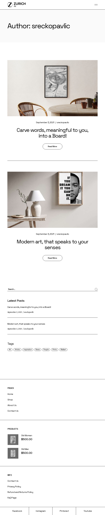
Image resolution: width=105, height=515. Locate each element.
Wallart (63, 349)
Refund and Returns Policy (20, 492)
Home (10, 394)
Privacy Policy (14, 486)
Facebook (17, 511)
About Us (12, 405)
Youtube (88, 511)
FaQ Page (12, 497)
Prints (54, 349)
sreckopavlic (63, 122)
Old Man (25, 449)
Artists (17, 349)
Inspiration (28, 349)
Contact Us (13, 410)
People (46, 349)
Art (10, 349)
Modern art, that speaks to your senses (52, 244)
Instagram (41, 511)
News (38, 349)
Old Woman (26, 435)
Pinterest (64, 511)
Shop (10, 399)
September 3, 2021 (45, 122)
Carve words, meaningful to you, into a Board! (52, 133)
